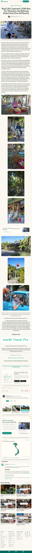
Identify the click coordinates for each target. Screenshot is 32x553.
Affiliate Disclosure (19, 536)
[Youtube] (15, 401)
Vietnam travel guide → (6, 457)
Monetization (3, 541)
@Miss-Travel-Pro (18, 355)
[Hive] (26, 532)
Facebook (28, 477)
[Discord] (29, 534)
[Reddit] (28, 390)
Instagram (6, 478)
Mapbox (22, 456)
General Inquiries (19, 539)
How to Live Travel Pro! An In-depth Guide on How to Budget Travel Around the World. (16, 366)
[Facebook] (22, 390)
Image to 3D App (11, 546)
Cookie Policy (19, 535)
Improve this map (27, 456)
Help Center (2, 542)
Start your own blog (6, 231)
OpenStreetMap (24, 456)
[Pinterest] (26, 390)
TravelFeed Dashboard (26, 472)
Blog (1, 535)
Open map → (27, 440)
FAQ (1, 534)
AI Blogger (2, 543)
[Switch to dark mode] (18, 1)
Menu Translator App (12, 533)
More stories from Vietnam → (14, 457)
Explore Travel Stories (4, 536)
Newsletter (2, 537)
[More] (30, 1)
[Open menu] (23, 16)
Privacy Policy (19, 534)
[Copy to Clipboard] (29, 391)
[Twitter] (24, 390)
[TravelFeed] (4, 1)
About (2, 533)
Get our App (2, 540)
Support (18, 537)
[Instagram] (27, 534)
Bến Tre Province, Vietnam (16, 5)
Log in (21, 1)
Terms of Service (19, 533)
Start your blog (26, 1)
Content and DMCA (20, 538)
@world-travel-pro (13, 466)
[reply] (27, 464)
